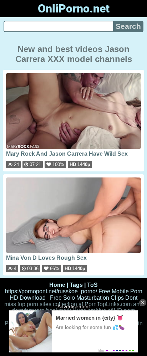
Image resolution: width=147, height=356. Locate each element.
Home (57, 285)
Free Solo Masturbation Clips (87, 298)
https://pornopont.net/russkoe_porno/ (51, 291)
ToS (92, 285)
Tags (76, 285)
